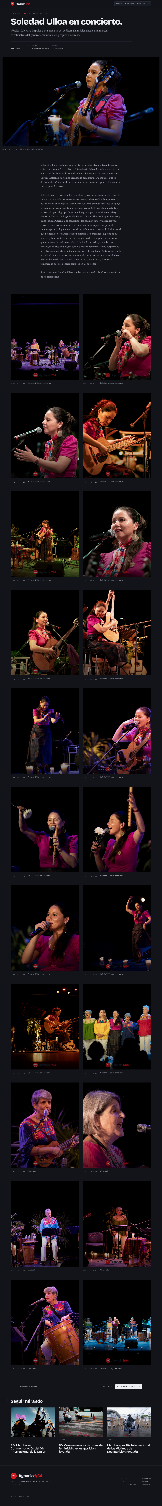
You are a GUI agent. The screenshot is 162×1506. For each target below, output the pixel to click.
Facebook (146, 1485)
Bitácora (141, 3)
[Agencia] (21, 4)
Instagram (146, 1478)
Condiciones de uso (126, 1485)
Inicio (119, 3)
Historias (129, 3)
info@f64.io (16, 1485)
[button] (81, 104)
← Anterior (106, 1386)
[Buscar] (149, 3)
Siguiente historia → (128, 1386)
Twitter (145, 1481)
